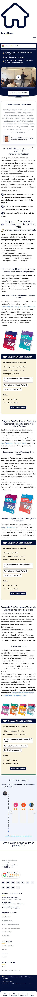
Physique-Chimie (20, 307)
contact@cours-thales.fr (10, 865)
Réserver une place (18, 407)
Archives (4, 957)
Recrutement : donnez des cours (11, 970)
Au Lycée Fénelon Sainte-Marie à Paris (17, 379)
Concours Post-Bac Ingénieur (10, 924)
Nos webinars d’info (7, 945)
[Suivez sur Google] (27, 882)
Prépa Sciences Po (7, 921)
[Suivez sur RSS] (3, 887)
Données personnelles (21, 984)
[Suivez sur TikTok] (18, 882)
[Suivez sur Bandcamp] (13, 887)
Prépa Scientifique (7, 932)
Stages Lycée (5, 936)
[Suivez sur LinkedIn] (22, 882)
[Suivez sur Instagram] (13, 882)
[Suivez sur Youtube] (3, 882)
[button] (14, 994)
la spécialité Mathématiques (23, 693)
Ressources (7, 942)
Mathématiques (7, 307)
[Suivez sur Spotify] (8, 887)
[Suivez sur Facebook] (8, 882)
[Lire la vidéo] (18, 77)
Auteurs (31, 984)
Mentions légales (6, 984)
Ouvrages (4, 953)
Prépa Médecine (6, 917)
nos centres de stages (12, 893)
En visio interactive (11, 389)
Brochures (4, 949)
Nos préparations (9, 913)
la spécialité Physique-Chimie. (14, 695)
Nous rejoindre (8, 963)
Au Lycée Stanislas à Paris (14, 385)
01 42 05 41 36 (7, 867)
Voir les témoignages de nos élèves (18, 836)
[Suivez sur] (18, 887)
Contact (4, 966)
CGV (13, 984)
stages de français (8, 527)
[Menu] (34, 38)
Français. (32, 307)
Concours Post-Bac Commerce (11, 928)
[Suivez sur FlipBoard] (32, 882)
